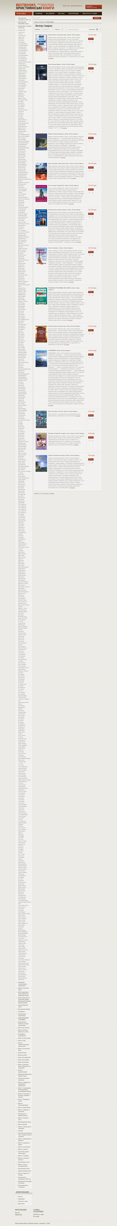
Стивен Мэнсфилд (22, 806)
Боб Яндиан (21, 118)
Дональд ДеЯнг (21, 387)
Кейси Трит (20, 458)
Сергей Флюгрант (22, 776)
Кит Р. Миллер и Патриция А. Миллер (24, 472)
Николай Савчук (22, 633)
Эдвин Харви (21, 945)
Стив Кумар (21, 798)
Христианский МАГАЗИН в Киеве (23, 22)
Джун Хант (20, 365)
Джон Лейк (20, 322)
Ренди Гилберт (21, 714)
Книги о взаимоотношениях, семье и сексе (23, 1044)
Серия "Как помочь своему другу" (23, 1152)
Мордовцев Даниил (22, 611)
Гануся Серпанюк (22, 190)
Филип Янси (21, 880)
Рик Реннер (20, 720)
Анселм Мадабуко (22, 85)
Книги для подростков (24, 1057)
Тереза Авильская (22, 829)
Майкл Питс (21, 560)
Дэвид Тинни (21, 398)
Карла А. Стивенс (22, 453)
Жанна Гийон (21, 428)
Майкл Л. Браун (22, 557)
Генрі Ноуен (21, 204)
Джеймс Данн (21, 268)
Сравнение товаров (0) (73, 29)
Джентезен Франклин (23, 281)
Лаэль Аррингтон (22, 504)
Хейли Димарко (21, 898)
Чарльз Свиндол (22, 917)
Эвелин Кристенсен (22, 936)
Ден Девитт (20, 253)
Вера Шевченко (21, 154)
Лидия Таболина (22, 520)
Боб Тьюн (20, 116)
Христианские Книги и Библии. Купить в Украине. (30, 1223)
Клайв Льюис (21, 474)
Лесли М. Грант (21, 517)
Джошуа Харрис (22, 357)
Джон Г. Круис (21, 316)
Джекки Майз (21, 278)
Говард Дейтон (21, 212)
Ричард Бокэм (21, 727)
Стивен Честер (21, 811)
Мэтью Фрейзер (22, 619)
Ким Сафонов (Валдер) (23, 466)
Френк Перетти (21, 888)
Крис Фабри (21, 487)
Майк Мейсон (21, 552)
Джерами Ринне (21, 288)
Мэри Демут (21, 615)
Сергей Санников (22, 775)
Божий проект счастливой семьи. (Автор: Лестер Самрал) (64, 34)
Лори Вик (20, 534)
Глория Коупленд (22, 209)
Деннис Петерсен (22, 255)
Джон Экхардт (21, 347)
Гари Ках (20, 192)
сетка (100, 29)
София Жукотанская (23, 788)
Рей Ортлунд (21, 710)
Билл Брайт (20, 101)
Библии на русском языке (23, 988)
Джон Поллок (21, 336)
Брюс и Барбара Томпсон (24, 134)
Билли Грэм (21, 108)
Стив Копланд (21, 796)
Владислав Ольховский (23, 182)
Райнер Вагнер (21, 707)
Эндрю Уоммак (21, 968)
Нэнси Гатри (21, 639)
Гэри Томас (20, 228)
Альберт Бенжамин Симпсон (24, 62)
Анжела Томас (21, 32)
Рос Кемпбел (21, 752)
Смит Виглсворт (22, 785)
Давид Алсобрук (22, 233)
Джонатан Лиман (22, 350)
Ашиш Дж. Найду (22, 91)
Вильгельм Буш (21, 167)
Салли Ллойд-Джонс (23, 766)
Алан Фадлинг (21, 42)
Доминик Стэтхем (22, 380)
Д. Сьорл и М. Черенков (23, 232)
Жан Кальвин (21, 426)
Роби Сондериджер (22, 745)
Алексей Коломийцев (23, 55)
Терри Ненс (20, 834)
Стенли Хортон (21, 793)
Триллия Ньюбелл (22, 864)
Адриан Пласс (21, 37)
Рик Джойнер (21, 717)
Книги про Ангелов (23, 1027)
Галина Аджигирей (22, 189)
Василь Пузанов (22, 151)
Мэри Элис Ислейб (22, 618)
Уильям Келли (21, 870)
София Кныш (21, 789)
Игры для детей (22, 1055)
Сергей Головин (22, 773)
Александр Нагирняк (23, 45)
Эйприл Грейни (21, 951)
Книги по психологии (24, 1147)
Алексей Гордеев (22, 52)
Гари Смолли (21, 195)
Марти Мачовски (22, 590)
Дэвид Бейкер (21, 395)
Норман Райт (21, 638)
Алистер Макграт (22, 60)
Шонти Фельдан (22, 935)
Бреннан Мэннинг (22, 131)
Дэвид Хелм (21, 400)
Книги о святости (23, 1149)
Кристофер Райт (22, 494)
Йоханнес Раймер (22, 446)
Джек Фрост (21, 276)
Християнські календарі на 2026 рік (24, 1182)
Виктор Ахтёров (22, 156)
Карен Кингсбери (22, 448)
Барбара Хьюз (21, 95)
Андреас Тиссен (21, 68)
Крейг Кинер (21, 481)
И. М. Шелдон (21, 431)
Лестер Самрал (21, 519)
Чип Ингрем (21, 926)
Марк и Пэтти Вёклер (23, 582)
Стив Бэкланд (21, 794)
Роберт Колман (21, 740)
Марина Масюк (21, 568)
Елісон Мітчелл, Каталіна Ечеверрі (24, 420)
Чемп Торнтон (21, 925)
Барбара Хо (20, 93)
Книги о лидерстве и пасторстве (24, 1110)
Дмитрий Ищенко (22, 377)
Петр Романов (21, 677)
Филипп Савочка (22, 882)
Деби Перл (20, 246)
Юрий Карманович (22, 978)
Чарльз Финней (21, 922)
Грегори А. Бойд (22, 222)
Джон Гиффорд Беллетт (23, 319)
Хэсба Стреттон (21, 907)
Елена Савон (21, 416)
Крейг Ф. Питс (21, 482)
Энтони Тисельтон (22, 969)
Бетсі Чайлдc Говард (23, 100)
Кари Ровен (20, 451)
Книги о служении (23, 1155)
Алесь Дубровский (22, 58)
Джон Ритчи (21, 337)
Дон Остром (21, 385)
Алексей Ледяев (22, 57)
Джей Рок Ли (21, 265)
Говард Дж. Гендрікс (23, 213)
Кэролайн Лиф (21, 497)
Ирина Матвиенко (22, 445)
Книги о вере (22, 1040)
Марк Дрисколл (21, 580)
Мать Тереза (21, 595)
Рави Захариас (21, 705)
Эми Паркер (21, 958)
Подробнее (50, 58)
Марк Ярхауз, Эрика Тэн (24, 586)
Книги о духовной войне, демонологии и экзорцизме (24, 1066)
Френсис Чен (21, 892)
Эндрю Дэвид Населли (23, 963)
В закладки (89, 42)
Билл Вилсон (21, 103)
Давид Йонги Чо (22, 238)
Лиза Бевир (20, 522)
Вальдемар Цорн (22, 146)
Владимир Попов (22, 176)
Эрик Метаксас (21, 973)
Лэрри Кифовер (21, 539)
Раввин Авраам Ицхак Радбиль (23, 703)
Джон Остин (21, 332)
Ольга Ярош (21, 657)
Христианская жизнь (24, 1168)
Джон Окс (20, 331)
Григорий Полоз (22, 225)
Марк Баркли (21, 577)
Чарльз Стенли (21, 920)
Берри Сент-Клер (22, 98)
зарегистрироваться (76, 5)
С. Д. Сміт (20, 763)
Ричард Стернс (21, 732)
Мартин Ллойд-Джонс (23, 591)
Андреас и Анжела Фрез (23, 67)
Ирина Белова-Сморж (23, 441)
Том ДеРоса (21, 851)
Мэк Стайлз (21, 613)
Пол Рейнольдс (21, 687)
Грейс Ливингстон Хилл (23, 223)
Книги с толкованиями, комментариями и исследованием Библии (24, 1089)
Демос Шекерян (22, 251)
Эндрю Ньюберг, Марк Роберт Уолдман (23, 965)
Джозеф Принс (21, 306)
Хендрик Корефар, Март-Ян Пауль (24, 902)
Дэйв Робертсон (22, 402)
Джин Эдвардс (21, 303)
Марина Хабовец (22, 575)
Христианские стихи (24, 1162)
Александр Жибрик (22, 43)
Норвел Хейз (21, 636)
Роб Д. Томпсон (21, 735)
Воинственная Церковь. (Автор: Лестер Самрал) (61, 64)
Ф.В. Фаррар (21, 877)
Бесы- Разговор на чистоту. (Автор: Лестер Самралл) (62, 411)
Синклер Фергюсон (22, 781)
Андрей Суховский (22, 72)
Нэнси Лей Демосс (22, 643)
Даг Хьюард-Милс (22, 240)
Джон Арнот (21, 311)
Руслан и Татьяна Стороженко (22, 754)
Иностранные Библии (24, 1009)
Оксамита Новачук (22, 648)
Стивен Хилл (21, 808)
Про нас (61, 13)
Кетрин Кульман (22, 464)
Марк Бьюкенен (22, 578)
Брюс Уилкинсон (22, 138)
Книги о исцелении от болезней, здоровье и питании (24, 1095)
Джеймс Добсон (22, 270)
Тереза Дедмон (21, 831)
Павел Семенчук (22, 666)
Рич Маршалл (21, 723)
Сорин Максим (21, 786)
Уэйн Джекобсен (22, 875)
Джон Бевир (21, 312)
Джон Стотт (21, 339)
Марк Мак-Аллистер (23, 583)
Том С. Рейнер (21, 854)
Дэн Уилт (20, 407)
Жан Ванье (20, 425)
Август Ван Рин (22, 35)
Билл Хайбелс (21, 106)
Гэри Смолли (21, 227)
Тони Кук (20, 859)
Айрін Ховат (21, 39)
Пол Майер (20, 685)
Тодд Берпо (20, 847)
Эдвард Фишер (21, 941)
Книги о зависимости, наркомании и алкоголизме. (24, 1084)
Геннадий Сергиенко (22, 197)
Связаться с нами (89, 13)
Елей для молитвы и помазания (23, 1079)
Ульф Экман (21, 874)
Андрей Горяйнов (22, 70)
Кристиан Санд (21, 489)
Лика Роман (21, 525)
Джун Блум (20, 364)
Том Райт (20, 852)
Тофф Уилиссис (21, 862)
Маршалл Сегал (22, 593)
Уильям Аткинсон (22, 869)
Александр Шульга (22, 48)
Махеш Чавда (21, 596)
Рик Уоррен (21, 722)
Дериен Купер (21, 258)
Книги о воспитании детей (24, 1049)
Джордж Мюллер (22, 354)
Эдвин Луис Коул (22, 943)
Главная (38, 13)
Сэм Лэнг (20, 819)
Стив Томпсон (21, 803)
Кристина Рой (21, 492)
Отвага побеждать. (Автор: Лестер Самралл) (60, 248)
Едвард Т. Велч (21, 412)
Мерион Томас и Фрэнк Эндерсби (23, 605)
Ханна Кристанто (22, 895)
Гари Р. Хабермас (22, 194)
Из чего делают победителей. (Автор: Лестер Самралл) (63, 185)
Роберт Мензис (21, 742)
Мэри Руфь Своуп (22, 616)
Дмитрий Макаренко (23, 379)
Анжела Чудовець (22, 78)
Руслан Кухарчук (22, 756)
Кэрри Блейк (21, 499)
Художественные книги (24, 1171)
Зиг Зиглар (20, 430)
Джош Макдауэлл (22, 355)
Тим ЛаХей (20, 837)
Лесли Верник (21, 515)
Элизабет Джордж (22, 953)
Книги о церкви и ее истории (24, 1174)
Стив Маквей (21, 799)
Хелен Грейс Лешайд (23, 900)
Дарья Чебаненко (22, 242)
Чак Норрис (21, 910)
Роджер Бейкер (21, 747)
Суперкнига (21, 1011)
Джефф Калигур (22, 294)
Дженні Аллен (21, 279)
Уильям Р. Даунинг (22, 872)
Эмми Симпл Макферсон (24, 959)
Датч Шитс (20, 243)
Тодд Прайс (20, 849)
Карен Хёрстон (21, 449)
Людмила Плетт (22, 545)
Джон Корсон (21, 321)
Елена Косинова (21, 415)
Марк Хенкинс (21, 585)
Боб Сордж (20, 114)
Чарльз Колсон (21, 915)
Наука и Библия (22, 1124)
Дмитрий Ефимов (22, 375)
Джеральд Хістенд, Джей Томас (24, 285)
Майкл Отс (20, 558)
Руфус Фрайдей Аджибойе (24, 758)
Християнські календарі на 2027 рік (24, 26)
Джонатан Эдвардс (22, 352)
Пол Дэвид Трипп (22, 684)
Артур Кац (20, 90)
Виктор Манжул (22, 162)
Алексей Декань (22, 53)
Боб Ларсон (20, 113)
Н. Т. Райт (20, 621)
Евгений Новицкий (22, 410)
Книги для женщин (23, 1059)
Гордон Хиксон (21, 218)
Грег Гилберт (21, 220)
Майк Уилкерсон (22, 553)
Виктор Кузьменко (22, 161)
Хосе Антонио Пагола (23, 905)
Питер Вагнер (21, 679)
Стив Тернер (21, 801)
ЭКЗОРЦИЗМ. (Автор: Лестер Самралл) (59, 350)
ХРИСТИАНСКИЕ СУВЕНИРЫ (23, 1018)
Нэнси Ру (20, 644)
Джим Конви (21, 298)
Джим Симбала (21, 299)
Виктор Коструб (22, 159)
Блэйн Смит (21, 111)
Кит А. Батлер (21, 469)
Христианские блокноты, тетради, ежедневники (23, 1023)
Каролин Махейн (22, 454)
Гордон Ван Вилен (22, 215)
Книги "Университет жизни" (24, 1100)
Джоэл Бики (21, 359)
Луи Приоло (21, 537)
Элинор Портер (21, 955)
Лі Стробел (20, 550)
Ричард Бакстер (21, 725)
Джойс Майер (21, 308)
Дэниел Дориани (22, 408)
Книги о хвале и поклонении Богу (23, 1165)
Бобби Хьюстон (21, 121)
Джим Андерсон (22, 296)
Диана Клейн (21, 372)
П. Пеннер (20, 661)
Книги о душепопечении (22, 1071)
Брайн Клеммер (21, 129)
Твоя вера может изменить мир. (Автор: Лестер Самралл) (64, 326)
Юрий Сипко (21, 979)
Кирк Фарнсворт (22, 468)
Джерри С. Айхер (22, 291)
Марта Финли (21, 588)
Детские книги (22, 1052)
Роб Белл (20, 733)
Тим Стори (20, 839)
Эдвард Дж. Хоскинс (23, 940)
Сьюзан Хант (21, 818)
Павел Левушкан (22, 664)
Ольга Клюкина (21, 654)
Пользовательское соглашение (23, 1186)
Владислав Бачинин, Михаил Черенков (24, 180)
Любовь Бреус (21, 542)
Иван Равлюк (21, 435)
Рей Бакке (20, 709)
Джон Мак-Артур (22, 324)
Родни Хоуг (21, 750)
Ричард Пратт (21, 730)
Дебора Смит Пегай (22, 248)
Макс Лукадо (21, 565)
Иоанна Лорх (21, 438)
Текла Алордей (21, 827)
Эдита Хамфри (21, 946)
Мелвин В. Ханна (22, 600)
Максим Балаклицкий (23, 567)
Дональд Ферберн (22, 392)
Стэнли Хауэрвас (22, 816)
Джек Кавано (21, 273)
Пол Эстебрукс (21, 692)
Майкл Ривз (21, 562)
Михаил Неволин (22, 610)
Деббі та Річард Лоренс (23, 245)
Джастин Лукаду (22, 263)
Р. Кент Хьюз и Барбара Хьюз (23, 699)
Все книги (50, 13)
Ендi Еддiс (20, 423)
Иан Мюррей (21, 433)
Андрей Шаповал (22, 76)
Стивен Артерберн (22, 804)
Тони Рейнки (21, 860)
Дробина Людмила (22, 393)
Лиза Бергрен (21, 524)
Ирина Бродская (22, 443)
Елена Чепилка (21, 418)
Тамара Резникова (22, 822)
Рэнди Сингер (21, 760)
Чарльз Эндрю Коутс (23, 923)
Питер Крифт (21, 681)
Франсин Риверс (22, 885)
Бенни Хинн (21, 96)
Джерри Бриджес (22, 289)
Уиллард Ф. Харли (22, 867)
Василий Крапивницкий (23, 147)
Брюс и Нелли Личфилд (23, 136)
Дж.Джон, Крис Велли (23, 260)
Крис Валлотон (21, 484)
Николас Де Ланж (22, 634)
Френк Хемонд (21, 890)
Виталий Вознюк (22, 171)
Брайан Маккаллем (22, 126)
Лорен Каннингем (22, 532)
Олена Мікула (21, 652)
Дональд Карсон (22, 388)
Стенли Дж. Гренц (22, 791)
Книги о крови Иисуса (24, 1107)
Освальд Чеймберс (22, 659)
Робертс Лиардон (22, 743)
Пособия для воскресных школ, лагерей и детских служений (25, 1134)
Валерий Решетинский (23, 142)
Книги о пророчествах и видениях (25, 1139)
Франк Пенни (21, 884)
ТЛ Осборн (20, 846)
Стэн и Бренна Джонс (23, 814)
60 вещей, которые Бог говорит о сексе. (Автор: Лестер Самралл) (66, 433)
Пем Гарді (20, 672)
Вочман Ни (20, 185)
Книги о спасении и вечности (23, 1158)
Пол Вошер (20, 682)
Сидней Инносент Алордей (24, 780)
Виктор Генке (21, 157)
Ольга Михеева (21, 656)
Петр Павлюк (21, 676)
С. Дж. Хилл (21, 765)
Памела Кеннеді (22, 669)
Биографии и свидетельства (22, 1034)
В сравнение (92, 42)
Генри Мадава (21, 202)
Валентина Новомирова (23, 141)
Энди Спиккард (21, 961)
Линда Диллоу (21, 527)
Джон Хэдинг (21, 346)
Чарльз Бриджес (22, 912)
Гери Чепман (21, 205)
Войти (65, 5)
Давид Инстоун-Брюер (23, 237)
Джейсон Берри (21, 271)
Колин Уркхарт (21, 476)
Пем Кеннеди (21, 674)
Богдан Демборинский (23, 123)
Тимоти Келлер (21, 842)
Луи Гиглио (20, 535)
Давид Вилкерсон (22, 235)
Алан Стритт (21, 40)
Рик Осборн (21, 718)
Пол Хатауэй (21, 689)
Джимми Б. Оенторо (23, 301)
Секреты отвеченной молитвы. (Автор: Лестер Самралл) (63, 455)
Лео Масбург (21, 514)
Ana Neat (20, 34)
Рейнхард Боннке (22, 712)
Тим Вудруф (21, 836)
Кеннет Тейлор (21, 461)
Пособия (20, 1130)
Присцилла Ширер (22, 695)
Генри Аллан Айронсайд (23, 199)
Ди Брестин (20, 367)
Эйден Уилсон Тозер (23, 950)
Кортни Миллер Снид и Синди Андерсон (23, 478)
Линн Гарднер (21, 530)
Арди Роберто (21, 88)
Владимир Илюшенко (23, 172)
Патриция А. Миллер (23, 671)
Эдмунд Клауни (21, 948)
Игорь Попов (21, 436)
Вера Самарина (21, 152)
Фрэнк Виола (21, 893)
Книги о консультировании (23, 1104)
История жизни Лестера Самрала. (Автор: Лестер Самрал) (64, 209)
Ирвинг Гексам (21, 440)
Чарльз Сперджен (22, 918)
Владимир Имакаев (22, 174)
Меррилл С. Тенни (22, 608)
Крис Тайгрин (21, 486)
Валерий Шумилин (22, 144)
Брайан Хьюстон (22, 128)
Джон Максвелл (22, 327)
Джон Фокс (20, 344)
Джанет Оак (21, 261)
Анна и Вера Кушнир (23, 81)
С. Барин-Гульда (22, 761)
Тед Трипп (20, 826)
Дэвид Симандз (21, 397)
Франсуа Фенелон (22, 887)
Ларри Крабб (21, 502)
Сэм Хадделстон (22, 821)
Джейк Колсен (21, 266)
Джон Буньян (21, 314)
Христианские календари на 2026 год (24, 1178)
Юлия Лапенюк (21, 976)
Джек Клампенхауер (22, 275)
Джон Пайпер (21, 334)
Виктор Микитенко (22, 164)
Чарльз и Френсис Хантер (24, 913)
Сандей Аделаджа (22, 768)
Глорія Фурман (21, 210)
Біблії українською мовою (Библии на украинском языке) (23, 993)
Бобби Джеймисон (22, 119)
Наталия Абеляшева (22, 626)
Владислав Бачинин (22, 177)
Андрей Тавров (21, 73)
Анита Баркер (21, 80)
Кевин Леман (21, 456)
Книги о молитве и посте (23, 1118)
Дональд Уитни (21, 390)
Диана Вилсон (21, 370)
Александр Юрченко (23, 50)
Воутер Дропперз (22, 184)
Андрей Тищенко (22, 75)
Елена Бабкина (21, 413)
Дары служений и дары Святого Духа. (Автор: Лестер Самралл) (66, 163)
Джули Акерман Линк (23, 362)
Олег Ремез (20, 651)
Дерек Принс (21, 256)
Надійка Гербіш (21, 623)
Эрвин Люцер (21, 971)
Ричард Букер (21, 728)
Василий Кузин (21, 149)
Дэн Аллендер (21, 403)
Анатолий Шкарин (22, 65)
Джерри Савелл (21, 293)
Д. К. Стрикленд (22, 230)
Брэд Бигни (20, 133)
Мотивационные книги (24, 1122)
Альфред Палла (21, 63)
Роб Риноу (20, 737)
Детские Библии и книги (23, 1006)
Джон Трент (21, 342)
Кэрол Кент (20, 496)
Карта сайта (21, 1203)
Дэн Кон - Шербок (22, 405)
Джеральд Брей (21, 283)
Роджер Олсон (21, 748)
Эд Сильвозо (21, 938)
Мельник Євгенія (22, 603)
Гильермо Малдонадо (23, 207)
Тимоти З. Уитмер (22, 841)
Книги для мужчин (23, 1062)
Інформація (73, 13)
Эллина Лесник (21, 956)
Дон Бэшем (20, 382)
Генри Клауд (21, 200)
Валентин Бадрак (22, 139)
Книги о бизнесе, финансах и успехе (23, 1030)
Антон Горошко (21, 86)
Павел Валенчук (22, 662)
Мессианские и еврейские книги (23, 1114)
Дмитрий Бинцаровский (23, 374)
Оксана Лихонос (22, 649)
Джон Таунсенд (21, 341)
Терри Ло (20, 832)
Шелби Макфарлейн (23, 931)
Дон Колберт (21, 383)
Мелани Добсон (21, 598)
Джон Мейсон (21, 329)
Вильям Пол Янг (22, 169)
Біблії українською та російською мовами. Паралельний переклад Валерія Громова (24, 1000)
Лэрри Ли (20, 540)
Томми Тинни (21, 857)
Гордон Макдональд (22, 217)
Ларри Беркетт (21, 501)
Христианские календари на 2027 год (24, 18)
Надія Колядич (21, 624)
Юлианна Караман (22, 974)
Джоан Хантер (21, 304)
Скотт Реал (20, 783)
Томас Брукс (21, 855)
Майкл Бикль (21, 555)
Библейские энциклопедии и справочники (22, 984)
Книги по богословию (24, 1038)
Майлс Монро (21, 563)
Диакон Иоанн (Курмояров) (24, 369)
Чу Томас (20, 928)
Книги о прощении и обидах (24, 1143)
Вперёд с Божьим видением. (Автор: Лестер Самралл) (63, 134)
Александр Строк (22, 47)
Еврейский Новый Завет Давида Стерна (25, 1075)
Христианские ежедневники (22, 1014)
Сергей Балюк (21, 771)
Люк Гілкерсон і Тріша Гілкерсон (23, 548)
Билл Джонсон (21, 105)
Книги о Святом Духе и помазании (24, 1127)
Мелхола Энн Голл (22, 601)
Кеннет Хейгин (21, 463)
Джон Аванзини (22, 309)
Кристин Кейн (21, 491)
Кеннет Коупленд (22, 459)
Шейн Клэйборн (22, 930)
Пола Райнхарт (21, 694)
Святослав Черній (22, 770)
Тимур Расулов (21, 844)
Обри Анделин (21, 646)
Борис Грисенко (21, 124)
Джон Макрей (21, 326)
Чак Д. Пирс (21, 908)
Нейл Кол (20, 629)
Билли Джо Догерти (22, 109)
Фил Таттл (20, 879)
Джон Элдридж (21, 349)
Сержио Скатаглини (22, 778)
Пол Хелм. (20, 690)
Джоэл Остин (21, 360)
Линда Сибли (21, 529)
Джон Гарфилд (21, 317)
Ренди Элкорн (21, 715)
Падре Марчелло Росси (23, 667)
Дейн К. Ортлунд (22, 250)
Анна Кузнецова (22, 83)
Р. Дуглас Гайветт (22, 697)
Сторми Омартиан (22, 813)
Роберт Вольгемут (22, 738)
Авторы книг (21, 30)
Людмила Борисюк (22, 544)
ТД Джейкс (20, 824)
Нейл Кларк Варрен (22, 628)
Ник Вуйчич (21, 631)
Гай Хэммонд (21, 187)
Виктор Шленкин (22, 166)
